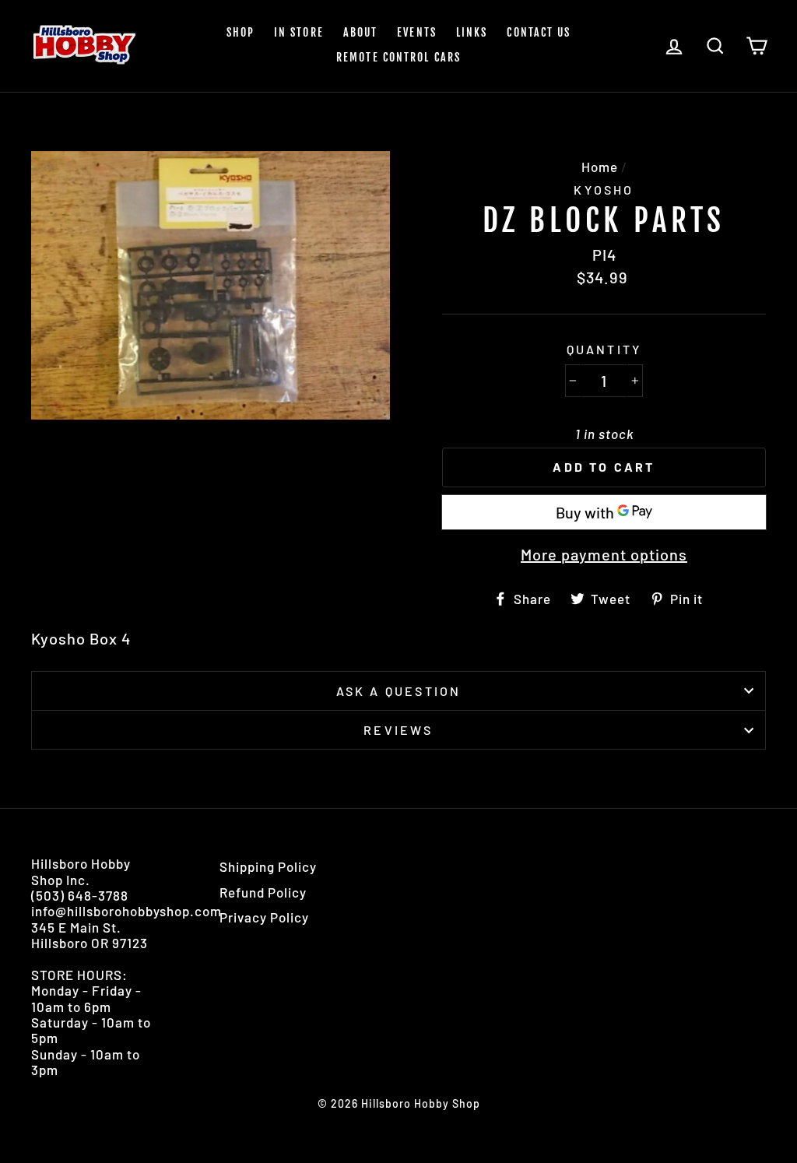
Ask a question (399, 690)
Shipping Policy (268, 866)
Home (599, 166)
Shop (240, 32)
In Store (299, 32)
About (360, 32)
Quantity (604, 349)
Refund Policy (263, 892)
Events (417, 32)
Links (472, 32)
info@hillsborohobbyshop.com (126, 911)
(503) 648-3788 (79, 895)
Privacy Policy (264, 917)
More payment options (604, 554)
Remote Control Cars (398, 57)
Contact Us (539, 32)
